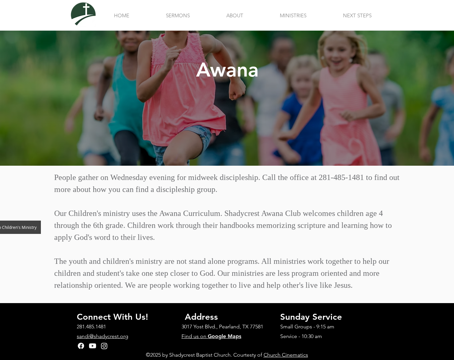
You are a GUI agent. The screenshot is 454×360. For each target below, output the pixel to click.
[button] (235, 16)
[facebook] (81, 346)
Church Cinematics (286, 355)
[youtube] (92, 346)
